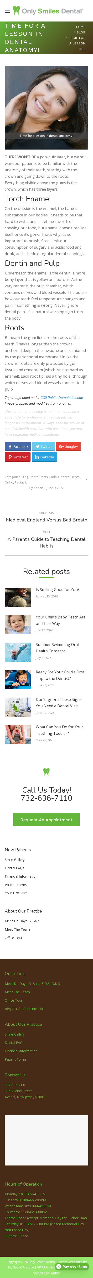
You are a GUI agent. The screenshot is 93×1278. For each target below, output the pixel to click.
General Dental (69, 477)
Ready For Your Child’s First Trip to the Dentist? (60, 675)
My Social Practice (21, 1267)
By (36, 488)
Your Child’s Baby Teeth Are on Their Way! (61, 620)
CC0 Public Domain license (62, 398)
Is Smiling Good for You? (57, 589)
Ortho (9, 482)
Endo (53, 477)
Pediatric (21, 482)
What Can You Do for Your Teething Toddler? (59, 730)
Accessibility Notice (46, 1273)
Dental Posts (39, 477)
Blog (25, 477)
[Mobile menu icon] (7, 11)
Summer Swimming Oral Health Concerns (57, 648)
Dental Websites (71, 1262)
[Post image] (18, 597)
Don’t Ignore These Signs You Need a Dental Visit (59, 703)
